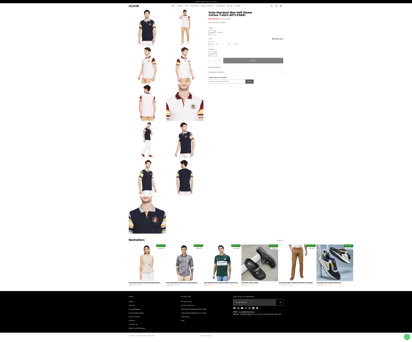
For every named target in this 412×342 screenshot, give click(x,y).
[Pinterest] (257, 308)
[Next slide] (281, 265)
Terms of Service (188, 305)
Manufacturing (216, 72)
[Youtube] (242, 308)
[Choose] (162, 278)
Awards (132, 305)
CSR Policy (185, 317)
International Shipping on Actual (193, 313)
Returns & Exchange (137, 328)
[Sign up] (280, 302)
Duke (136, 335)
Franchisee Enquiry (136, 313)
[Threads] (249, 308)
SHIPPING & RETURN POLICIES (193, 309)
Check (249, 81)
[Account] (276, 6)
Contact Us (133, 324)
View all (280, 240)
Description (215, 67)
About (131, 301)
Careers (132, 320)
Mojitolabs (151, 335)
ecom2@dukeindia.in (247, 312)
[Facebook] (234, 308)
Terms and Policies (206, 336)
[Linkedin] (253, 308)
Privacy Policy (186, 301)
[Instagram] (238, 308)
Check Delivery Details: (218, 77)
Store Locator (134, 317)
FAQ (182, 320)
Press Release (134, 309)
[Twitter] (246, 308)
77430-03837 (246, 314)
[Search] (271, 6)
